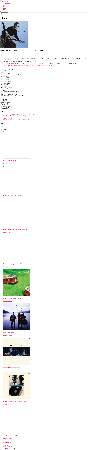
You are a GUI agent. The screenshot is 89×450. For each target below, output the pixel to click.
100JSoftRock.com (6, 3)
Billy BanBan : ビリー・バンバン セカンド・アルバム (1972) (15, 401)
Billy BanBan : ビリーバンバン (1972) (10, 435)
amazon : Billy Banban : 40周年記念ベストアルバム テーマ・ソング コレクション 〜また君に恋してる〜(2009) (27, 65)
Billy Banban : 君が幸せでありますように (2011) (12, 264)
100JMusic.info (6, 441)
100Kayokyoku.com (7, 446)
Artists (4, 5)
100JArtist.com (9, 449)
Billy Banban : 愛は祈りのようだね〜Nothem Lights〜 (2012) (15, 229)
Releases (4, 8)
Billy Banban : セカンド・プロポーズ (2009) (12, 298)
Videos (4, 9)
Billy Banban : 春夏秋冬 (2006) (9, 332)
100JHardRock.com (7, 444)
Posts (4, 6)
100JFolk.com (6, 445)
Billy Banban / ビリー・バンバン (4, 52)
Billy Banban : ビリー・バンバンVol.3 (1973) (11, 367)
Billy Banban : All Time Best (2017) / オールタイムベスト (14, 161)
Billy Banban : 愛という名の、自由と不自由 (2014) (13, 195)
